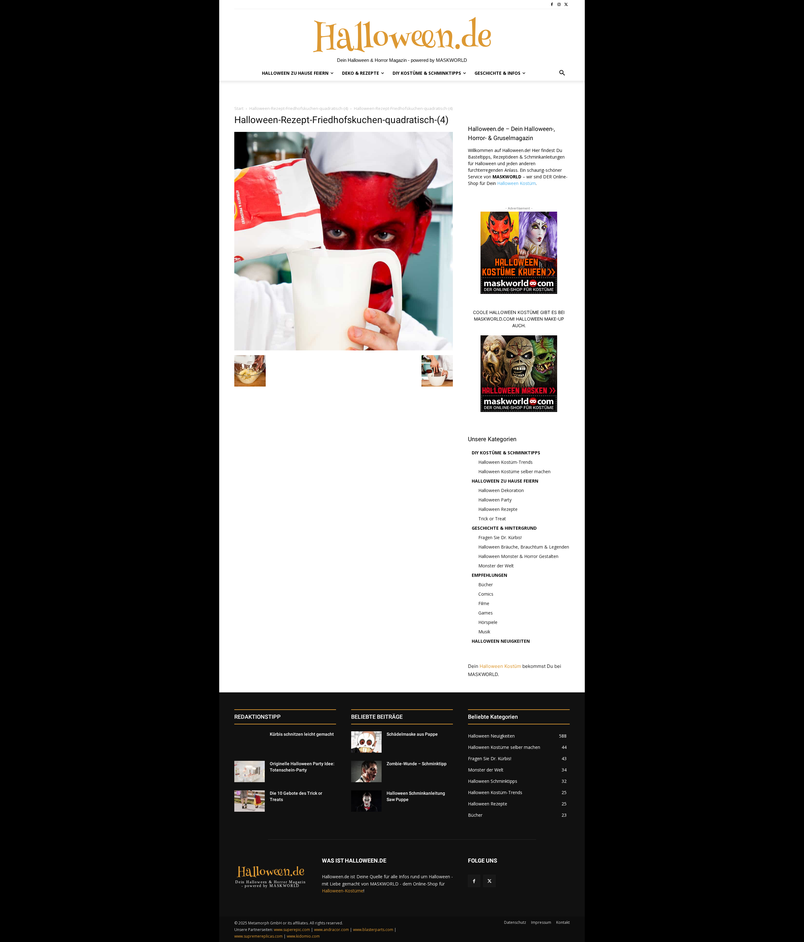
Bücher (485, 584)
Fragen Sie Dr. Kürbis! (500, 537)
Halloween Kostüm (516, 183)
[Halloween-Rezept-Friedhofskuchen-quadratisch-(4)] (343, 348)
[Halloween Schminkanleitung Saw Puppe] (366, 801)
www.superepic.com (292, 929)
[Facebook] (552, 4)
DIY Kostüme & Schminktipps (506, 453)
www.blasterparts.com (373, 929)
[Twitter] (566, 4)
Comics (485, 594)
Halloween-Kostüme (342, 891)
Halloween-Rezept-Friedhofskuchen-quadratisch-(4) (298, 108)
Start (238, 108)
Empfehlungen (489, 575)
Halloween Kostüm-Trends (505, 462)
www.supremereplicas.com (258, 936)
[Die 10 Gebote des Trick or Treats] (249, 801)
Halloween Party (495, 500)
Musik (484, 632)
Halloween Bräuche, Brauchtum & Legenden (523, 547)
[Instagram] (558, 4)
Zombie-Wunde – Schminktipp (417, 763)
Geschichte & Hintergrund (504, 528)
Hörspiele (487, 622)
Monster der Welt (496, 566)
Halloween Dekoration (501, 490)
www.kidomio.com (303, 936)
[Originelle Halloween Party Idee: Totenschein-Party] (249, 771)
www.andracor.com (331, 929)
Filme (483, 603)
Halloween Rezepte (498, 509)
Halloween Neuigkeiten (501, 641)
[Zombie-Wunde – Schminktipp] (366, 771)
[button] (562, 73)
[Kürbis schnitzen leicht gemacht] (249, 742)
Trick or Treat (492, 519)
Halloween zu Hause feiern (505, 481)
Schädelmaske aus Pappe (412, 734)
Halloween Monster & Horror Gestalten (518, 556)
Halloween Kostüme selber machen (514, 471)
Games (485, 613)
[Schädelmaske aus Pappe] (366, 742)
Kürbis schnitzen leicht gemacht (302, 734)
